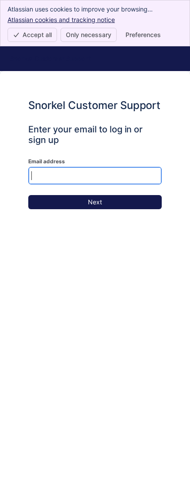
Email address (46, 161)
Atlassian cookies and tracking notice (61, 19)
